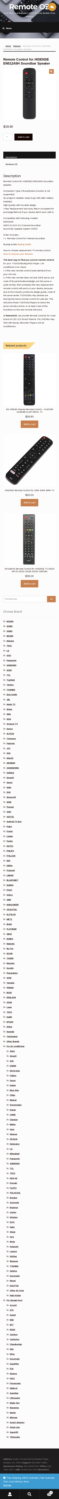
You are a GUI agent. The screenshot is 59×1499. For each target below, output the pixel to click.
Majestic (11, 944)
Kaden (13, 1085)
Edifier (10, 865)
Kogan (13, 1110)
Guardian (14, 1393)
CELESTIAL (12, 909)
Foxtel (10, 831)
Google (10, 968)
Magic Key (14, 1403)
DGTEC (10, 846)
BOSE (9, 992)
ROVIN (9, 953)
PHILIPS (10, 851)
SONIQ (10, 626)
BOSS (12, 1329)
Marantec (14, 1408)
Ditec (12, 1354)
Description (11, 157)
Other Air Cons (17, 1290)
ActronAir (14, 1202)
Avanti (13, 1315)
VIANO (9, 631)
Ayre (12, 1237)
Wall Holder (15, 1295)
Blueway (14, 1261)
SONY (9, 670)
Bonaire (13, 1198)
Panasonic (12, 660)
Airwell (13, 1056)
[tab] (29, 155)
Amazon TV (12, 724)
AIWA (9, 802)
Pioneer (10, 807)
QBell (9, 934)
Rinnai (13, 1281)
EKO (8, 860)
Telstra (10, 685)
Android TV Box (14, 821)
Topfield (11, 680)
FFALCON (11, 856)
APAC (12, 1051)
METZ (9, 919)
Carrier (13, 1212)
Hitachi (10, 758)
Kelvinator (14, 1144)
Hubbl (9, 1017)
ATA (12, 1310)
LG (8, 650)
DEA (12, 1349)
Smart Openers (17, 1422)
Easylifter (14, 1364)
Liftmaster (15, 1398)
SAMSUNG (11, 665)
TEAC (9, 646)
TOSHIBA (11, 690)
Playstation (12, 973)
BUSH (9, 924)
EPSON (10, 1022)
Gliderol (13, 1388)
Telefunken (12, 1036)
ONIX (9, 900)
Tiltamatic (15, 1437)
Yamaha (10, 983)
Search (29, 1494)
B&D (12, 1320)
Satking (10, 773)
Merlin (13, 1412)
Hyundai (10, 1031)
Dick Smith (12, 694)
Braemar (14, 1207)
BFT (12, 1325)
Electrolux (15, 1071)
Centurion (14, 1339)
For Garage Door (15, 1300)
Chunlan (14, 1119)
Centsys (13, 1334)
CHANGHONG (13, 768)
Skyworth (11, 797)
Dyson (13, 1080)
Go (51, 599)
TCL (9, 675)
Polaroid (11, 870)
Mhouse (13, 1417)
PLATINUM (11, 929)
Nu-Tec (10, 948)
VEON (9, 1002)
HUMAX (10, 885)
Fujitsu (13, 1075)
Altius (9, 1027)
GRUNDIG (11, 763)
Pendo (10, 841)
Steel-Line (15, 1427)
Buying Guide (24, 244)
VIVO (9, 655)
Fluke (9, 826)
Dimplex (13, 1217)
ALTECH (10, 733)
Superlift (14, 1432)
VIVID (9, 978)
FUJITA (13, 1188)
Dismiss (7, 1485)
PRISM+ (10, 987)
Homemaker (16, 1105)
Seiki (9, 787)
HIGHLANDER (13, 904)
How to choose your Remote (18, 254)
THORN (10, 958)
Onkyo (10, 895)
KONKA (10, 939)
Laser (9, 1007)
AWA (9, 714)
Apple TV (11, 704)
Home (8, 46)
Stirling (13, 1256)
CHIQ (9, 812)
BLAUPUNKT (12, 880)
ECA (12, 1368)
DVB (9, 792)
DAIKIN (13, 1066)
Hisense (17, 46)
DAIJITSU (14, 1285)
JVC (8, 748)
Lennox (13, 1251)
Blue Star (14, 1090)
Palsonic (11, 743)
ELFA (12, 1222)
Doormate (14, 1359)
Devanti (10, 777)
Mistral (13, 1100)
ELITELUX (11, 914)
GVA (9, 753)
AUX (12, 1061)
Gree (12, 1129)
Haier (12, 1227)
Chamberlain (16, 1344)
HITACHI (13, 1139)
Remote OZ (29, 6)
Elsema (13, 1373)
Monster (11, 963)
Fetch (9, 890)
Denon (10, 729)
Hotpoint (14, 1246)
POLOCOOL (15, 1193)
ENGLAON (11, 997)
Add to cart (23, 137)
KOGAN (10, 621)
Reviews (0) (11, 164)
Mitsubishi (14, 1154)
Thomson (11, 738)
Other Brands (13, 1041)
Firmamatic (15, 1383)
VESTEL (10, 817)
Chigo (12, 1095)
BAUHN (10, 636)
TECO (9, 1012)
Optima (13, 1271)
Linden (10, 836)
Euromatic (15, 1276)
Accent (13, 1305)
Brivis (12, 1241)
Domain (13, 1183)
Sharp (9, 709)
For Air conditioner (16, 1046)
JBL (8, 699)
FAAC (12, 1378)
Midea (13, 1124)
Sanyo (10, 782)
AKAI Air (13, 1178)
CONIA (13, 1114)
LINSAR (10, 875)
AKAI (9, 719)
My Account (10, 1494)
